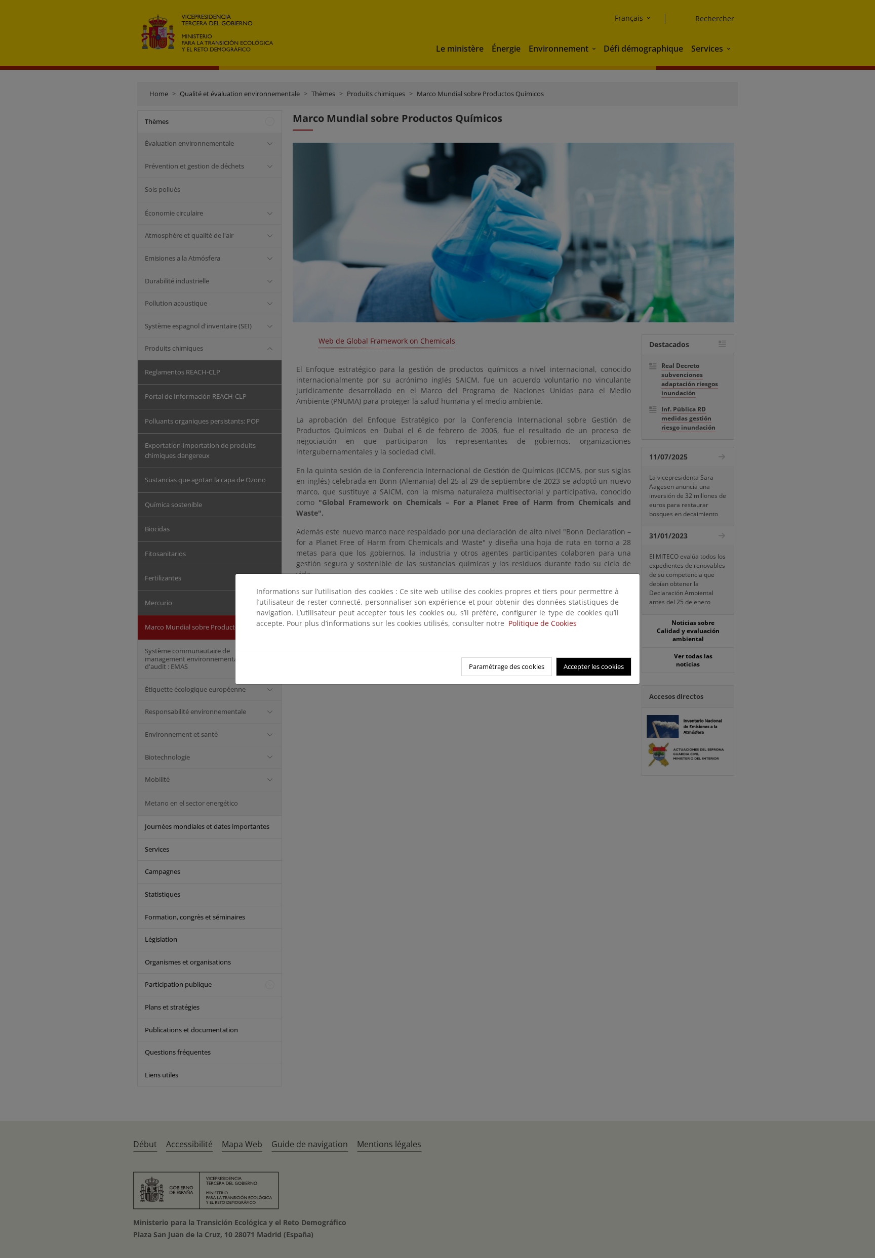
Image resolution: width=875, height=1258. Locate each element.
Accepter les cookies (594, 666)
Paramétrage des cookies (506, 666)
